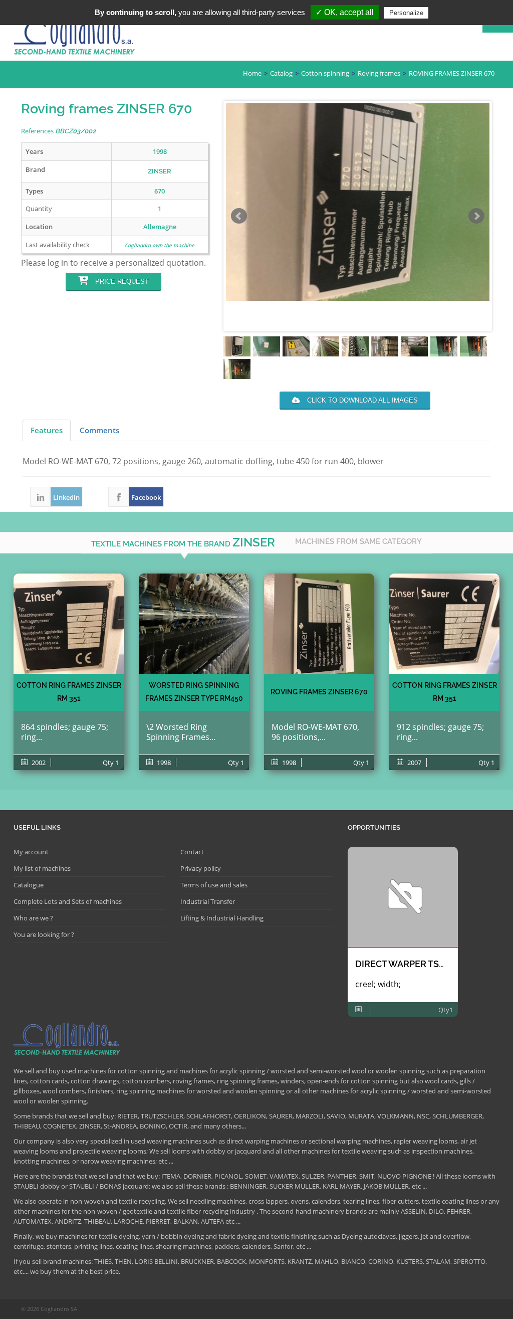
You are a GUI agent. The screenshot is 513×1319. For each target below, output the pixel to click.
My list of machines (42, 868)
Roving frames (379, 73)
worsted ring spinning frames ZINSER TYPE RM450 (194, 691)
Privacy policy (200, 868)
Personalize (406, 13)
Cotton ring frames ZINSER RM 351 (69, 691)
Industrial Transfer (207, 901)
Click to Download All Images (361, 400)
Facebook (118, 497)
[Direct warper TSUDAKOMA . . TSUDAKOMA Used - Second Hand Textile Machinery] (403, 897)
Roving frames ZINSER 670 (319, 692)
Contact (192, 851)
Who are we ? (33, 917)
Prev (239, 216)
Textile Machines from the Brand (183, 542)
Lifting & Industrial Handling (222, 917)
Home (252, 73)
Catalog (281, 73)
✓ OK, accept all (345, 12)
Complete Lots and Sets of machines (68, 901)
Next (476, 216)
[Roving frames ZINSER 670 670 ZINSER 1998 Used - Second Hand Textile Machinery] (319, 624)
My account (31, 851)
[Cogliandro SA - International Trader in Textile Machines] (76, 38)
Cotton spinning (325, 73)
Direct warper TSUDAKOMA (420, 964)
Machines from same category (358, 541)
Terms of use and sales (213, 884)
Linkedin (40, 497)
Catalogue (29, 884)
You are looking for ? (44, 934)
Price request (121, 281)
